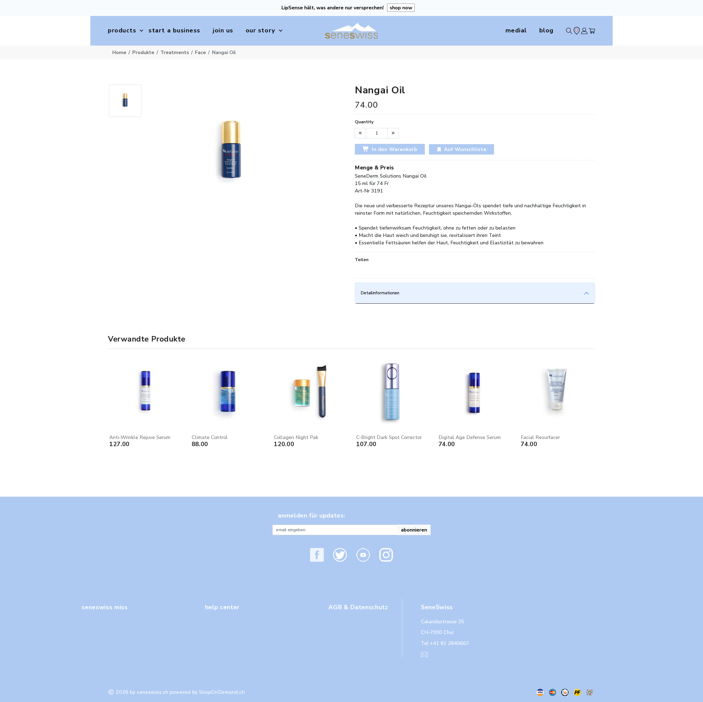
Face (200, 52)
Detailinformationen (380, 293)
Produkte (143, 52)
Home (119, 52)
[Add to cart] (181, 420)
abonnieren (414, 530)
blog (546, 30)
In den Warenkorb (393, 149)
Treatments (174, 52)
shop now (401, 7)
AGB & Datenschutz (358, 607)
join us (223, 30)
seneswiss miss (104, 607)
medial (516, 30)
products (122, 30)
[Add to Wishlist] (181, 427)
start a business (174, 30)
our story (260, 30)
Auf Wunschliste (465, 149)
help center (222, 607)
